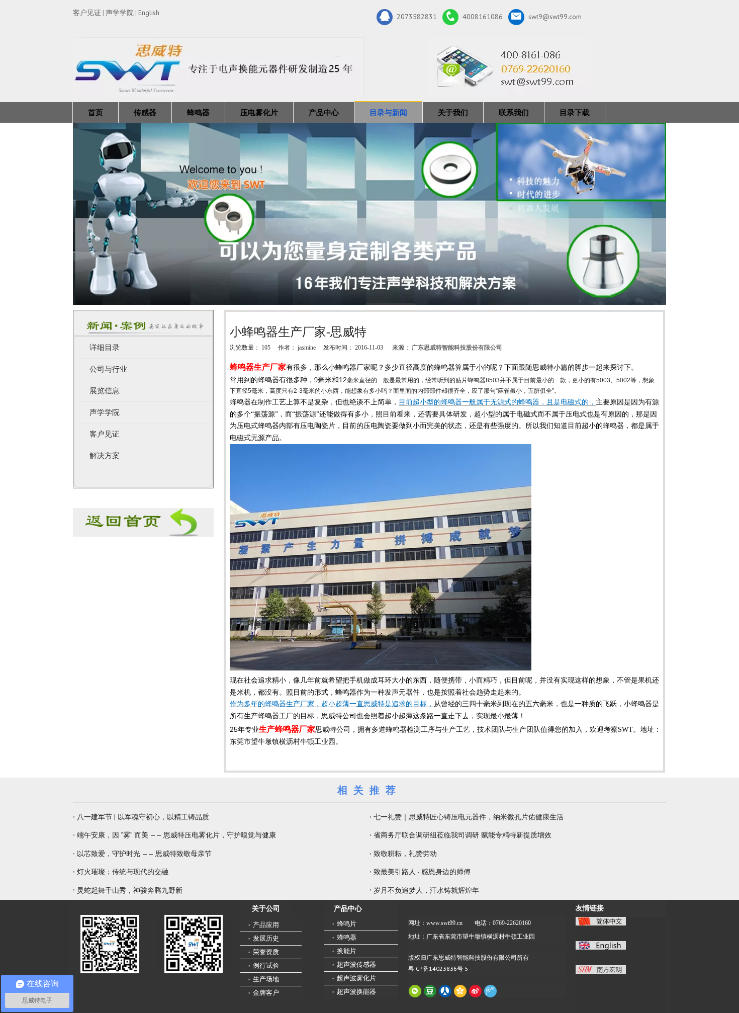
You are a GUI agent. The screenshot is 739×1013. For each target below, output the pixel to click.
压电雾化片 (259, 112)
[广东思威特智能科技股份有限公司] (509, 67)
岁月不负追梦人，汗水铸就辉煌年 (426, 890)
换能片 (346, 951)
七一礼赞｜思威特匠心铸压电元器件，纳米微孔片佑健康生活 (469, 816)
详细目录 (104, 348)
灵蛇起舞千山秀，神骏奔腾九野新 (129, 890)
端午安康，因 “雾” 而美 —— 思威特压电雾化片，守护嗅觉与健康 (176, 834)
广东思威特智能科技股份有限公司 (457, 347)
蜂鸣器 (198, 112)
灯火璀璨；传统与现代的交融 (122, 871)
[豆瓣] (430, 991)
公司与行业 (108, 369)
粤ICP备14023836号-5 (438, 968)
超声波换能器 (356, 991)
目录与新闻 (388, 112)
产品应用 (266, 924)
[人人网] (445, 991)
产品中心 (324, 112)
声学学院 (120, 12)
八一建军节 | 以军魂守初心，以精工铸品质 (143, 816)
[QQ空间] (460, 991)
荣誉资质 (266, 952)
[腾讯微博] (490, 991)
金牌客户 (266, 992)
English (148, 12)
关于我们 (453, 112)
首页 (95, 112)
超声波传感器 (356, 964)
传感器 (145, 112)
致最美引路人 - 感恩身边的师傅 (422, 871)
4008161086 (483, 16)
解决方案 (104, 456)
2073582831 (417, 16)
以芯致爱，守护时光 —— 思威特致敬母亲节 (144, 853)
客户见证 (87, 12)
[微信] (415, 991)
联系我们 (514, 112)
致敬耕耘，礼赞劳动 (405, 853)
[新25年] (218, 67)
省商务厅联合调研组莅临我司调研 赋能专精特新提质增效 (462, 834)
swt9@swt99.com (555, 16)
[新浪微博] (475, 991)
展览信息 (104, 391)
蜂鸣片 (346, 923)
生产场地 (266, 979)
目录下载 (575, 112)
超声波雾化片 (356, 978)
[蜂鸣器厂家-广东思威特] (143, 522)
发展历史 (266, 938)
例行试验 (266, 965)
